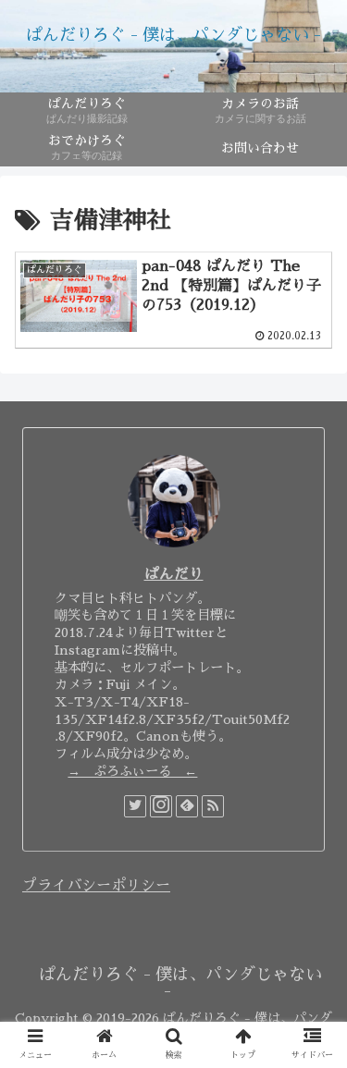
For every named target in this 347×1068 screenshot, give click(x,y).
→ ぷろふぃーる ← (132, 771)
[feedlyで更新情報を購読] (187, 806)
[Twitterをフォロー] (135, 806)
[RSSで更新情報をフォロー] (213, 806)
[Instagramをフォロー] (161, 806)
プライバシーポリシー (96, 885)
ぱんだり (174, 574)
